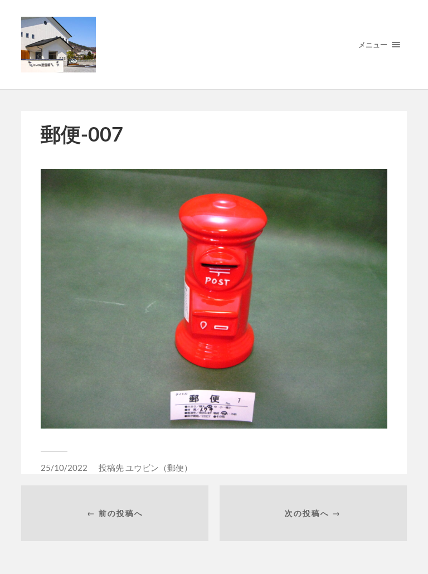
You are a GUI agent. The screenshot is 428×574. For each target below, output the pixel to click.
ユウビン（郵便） (158, 468)
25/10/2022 (64, 468)
